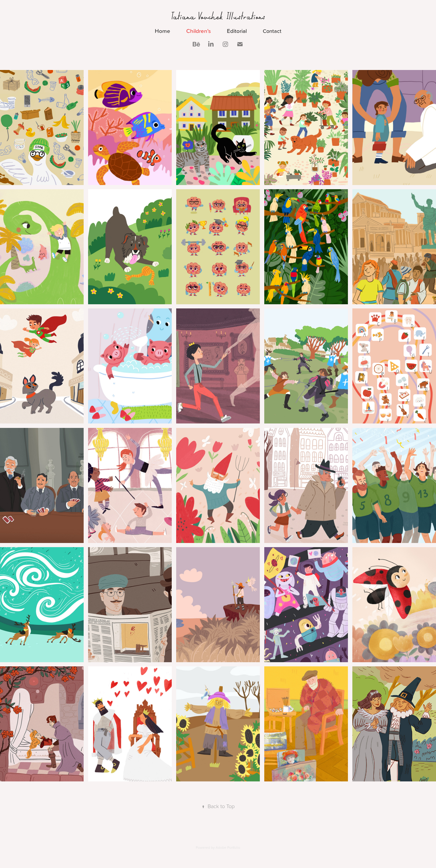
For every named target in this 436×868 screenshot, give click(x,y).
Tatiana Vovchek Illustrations (218, 16)
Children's (198, 31)
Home (162, 31)
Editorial (237, 31)
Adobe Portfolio (228, 847)
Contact (272, 31)
